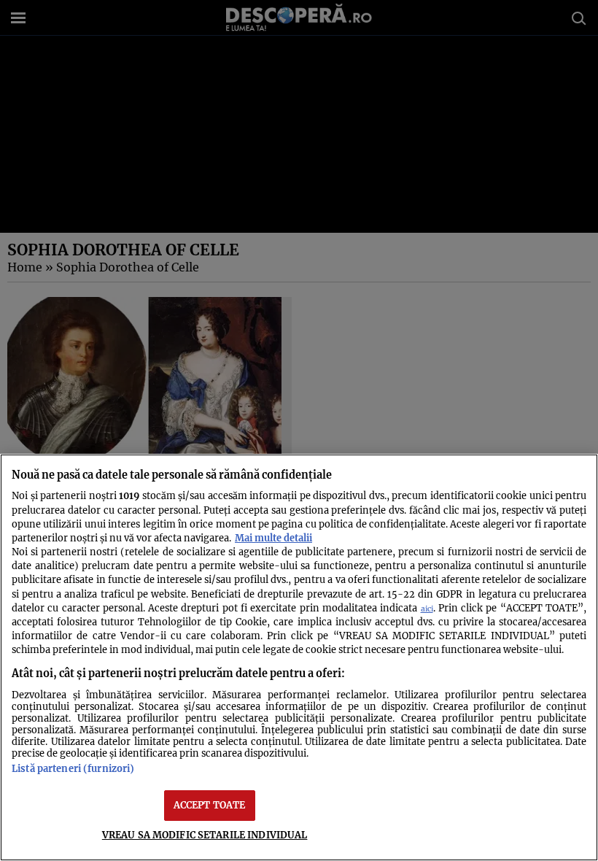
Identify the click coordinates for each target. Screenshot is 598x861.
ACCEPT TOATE (210, 805)
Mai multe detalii (273, 538)
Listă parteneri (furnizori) (73, 768)
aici (427, 609)
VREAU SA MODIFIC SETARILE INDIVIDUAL (205, 835)
